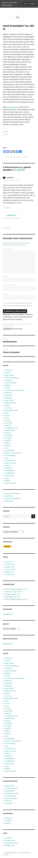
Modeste (8, 445)
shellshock (8, 468)
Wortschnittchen (11, 483)
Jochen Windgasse (11, 589)
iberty (7, 418)
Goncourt (8, 408)
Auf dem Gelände (11, 383)
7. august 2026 (10, 567)
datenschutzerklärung (12, 498)
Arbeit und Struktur (11, 378)
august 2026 (9, 572)
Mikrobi (7, 443)
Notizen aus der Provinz (13, 453)
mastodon (8, 821)
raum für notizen (11, 463)
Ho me (7, 415)
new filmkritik (10, 450)
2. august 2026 (10, 574)
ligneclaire (8, 435)
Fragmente (8, 398)
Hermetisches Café (11, 410)
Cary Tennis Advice (11, 788)
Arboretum (8, 380)
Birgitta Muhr (9, 786)
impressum (9, 496)
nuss (6, 458)
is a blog (7, 420)
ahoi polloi (8, 370)
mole (6, 448)
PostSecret (8, 801)
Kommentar (8, 249)
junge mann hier (13, 107)
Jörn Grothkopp (10, 796)
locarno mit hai (10, 569)
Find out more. (7, 5)
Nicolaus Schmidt (11, 798)
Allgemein (25, 157)
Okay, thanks (29, 4)
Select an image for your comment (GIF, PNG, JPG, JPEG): (18, 325)
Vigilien (7, 480)
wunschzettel (7, 614)
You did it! (18, 170)
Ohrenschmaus (10, 460)
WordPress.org (10, 845)
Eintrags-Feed (10, 840)
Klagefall (8, 425)
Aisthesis (8, 373)
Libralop (8, 433)
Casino (7, 157)
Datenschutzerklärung (11, 852)
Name (5, 276)
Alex (6, 594)
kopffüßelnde (11, 215)
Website (6, 294)
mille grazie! (9, 501)
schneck (7, 465)
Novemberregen (10, 455)
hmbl (6, 413)
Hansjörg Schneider (12, 793)
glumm (7, 405)
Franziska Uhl (9, 791)
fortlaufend (9, 395)
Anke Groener (9, 375)
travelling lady (10, 473)
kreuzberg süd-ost (11, 428)
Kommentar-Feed (11, 843)
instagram (8, 818)
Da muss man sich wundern (14, 390)
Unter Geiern (9, 475)
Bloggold (8, 385)
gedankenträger (10, 403)
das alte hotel (7, 643)
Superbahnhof (10, 470)
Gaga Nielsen (9, 400)
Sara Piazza (9, 803)
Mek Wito (8, 440)
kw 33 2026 (9, 562)
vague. (7, 478)
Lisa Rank (8, 438)
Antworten (7, 207)
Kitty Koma (9, 423)
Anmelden (8, 838)
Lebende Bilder (10, 430)
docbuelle (8, 393)
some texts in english (12, 493)
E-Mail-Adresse (9, 285)
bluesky (7, 388)
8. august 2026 (10, 564)
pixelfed (7, 823)
